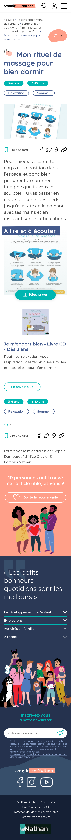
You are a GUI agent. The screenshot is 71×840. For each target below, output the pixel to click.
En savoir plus (22, 387)
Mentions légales (26, 802)
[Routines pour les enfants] (6, 51)
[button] (35, 262)
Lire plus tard (55, 35)
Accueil (9, 19)
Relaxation (16, 93)
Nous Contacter (30, 807)
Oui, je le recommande (41, 497)
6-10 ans (38, 83)
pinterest (56, 149)
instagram (31, 782)
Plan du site (48, 802)
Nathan (35, 829)
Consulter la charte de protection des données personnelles (38, 755)
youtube (46, 782)
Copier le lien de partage (64, 149)
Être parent (13, 620)
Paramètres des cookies (35, 817)
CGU (47, 807)
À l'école (10, 637)
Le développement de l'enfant (27, 612)
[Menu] (64, 6)
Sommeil (43, 93)
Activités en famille (19, 629)
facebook (41, 149)
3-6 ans (13, 83)
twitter (49, 150)
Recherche (44, 6)
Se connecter (54, 6)
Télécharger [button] (37, 294)
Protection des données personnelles (35, 812)
